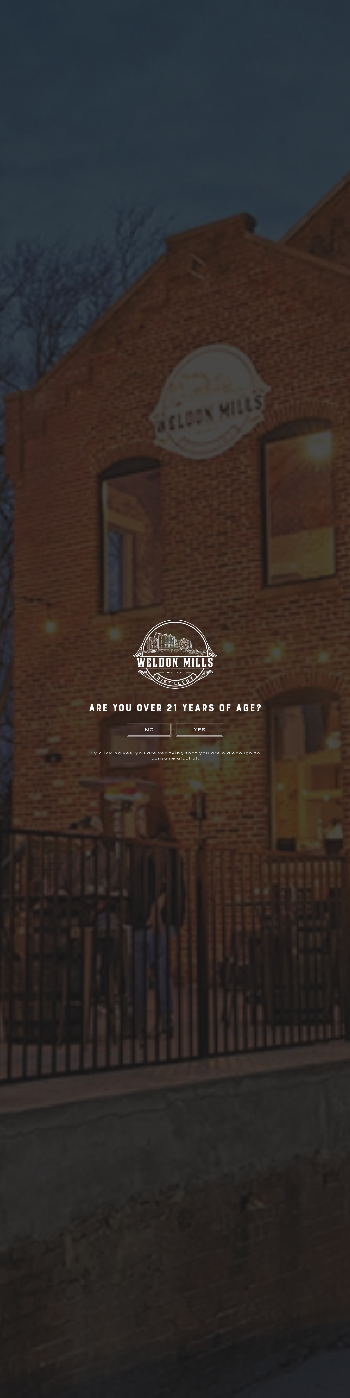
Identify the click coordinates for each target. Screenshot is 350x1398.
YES (199, 729)
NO (149, 729)
